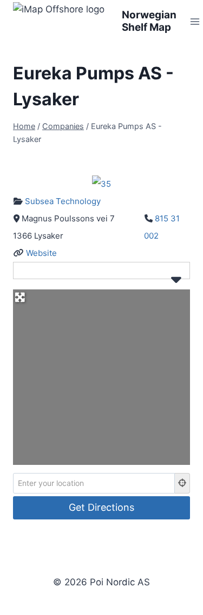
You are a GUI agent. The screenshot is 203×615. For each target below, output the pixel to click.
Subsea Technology (63, 201)
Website (41, 253)
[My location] (182, 483)
